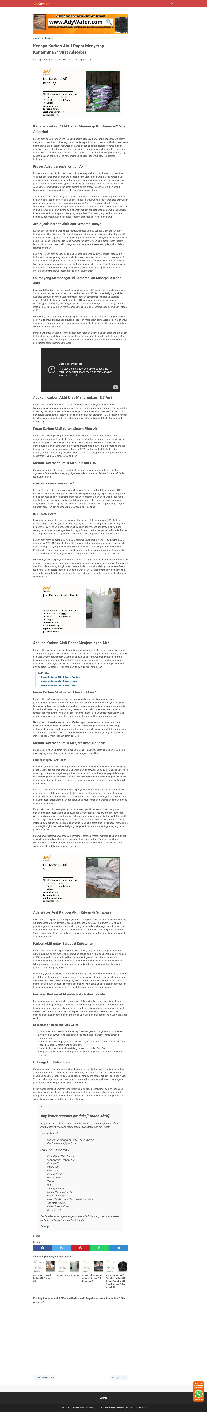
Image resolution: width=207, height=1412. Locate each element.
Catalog (44, 1226)
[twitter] (61, 1248)
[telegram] (118, 1248)
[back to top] (201, 1405)
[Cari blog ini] (172, 3)
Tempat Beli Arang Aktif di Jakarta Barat (59, 681)
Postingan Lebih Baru (44, 1377)
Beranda (103, 1398)
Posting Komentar (84, 59)
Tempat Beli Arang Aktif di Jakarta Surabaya (61, 677)
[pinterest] (80, 1248)
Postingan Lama (119, 1377)
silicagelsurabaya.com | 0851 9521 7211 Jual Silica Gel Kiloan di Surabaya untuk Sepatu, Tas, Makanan (106, 1408)
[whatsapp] (99, 1248)
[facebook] (42, 1248)
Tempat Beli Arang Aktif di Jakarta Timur (59, 685)
